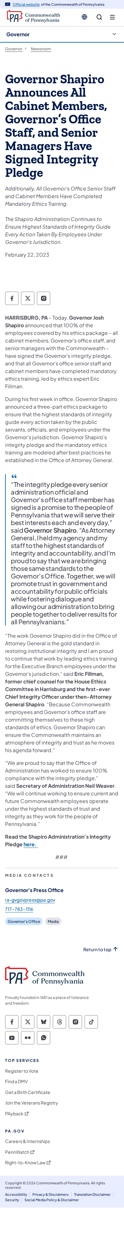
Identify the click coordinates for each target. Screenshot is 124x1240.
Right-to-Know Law (25, 1162)
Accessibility (16, 1194)
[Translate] (84, 17)
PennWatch (17, 1152)
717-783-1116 (19, 909)
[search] (99, 17)
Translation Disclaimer (92, 1194)
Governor (18, 34)
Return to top (97, 949)
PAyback (14, 1113)
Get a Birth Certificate (27, 1092)
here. (31, 844)
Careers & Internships (27, 1141)
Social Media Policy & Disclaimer (51, 1200)
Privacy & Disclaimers (50, 1194)
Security (12, 1200)
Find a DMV (16, 1081)
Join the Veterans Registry (31, 1102)
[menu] (112, 17)
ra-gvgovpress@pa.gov (30, 900)
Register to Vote (21, 1071)
